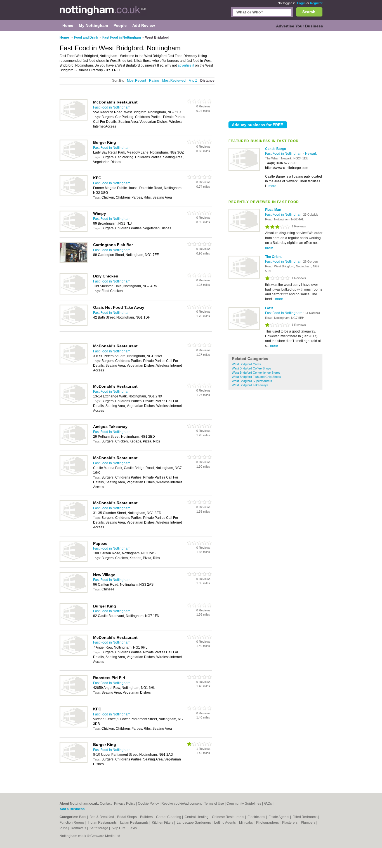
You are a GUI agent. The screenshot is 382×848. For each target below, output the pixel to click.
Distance (207, 81)
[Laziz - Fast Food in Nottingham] (244, 329)
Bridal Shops (127, 817)
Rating (154, 81)
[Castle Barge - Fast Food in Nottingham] (244, 170)
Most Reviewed (174, 81)
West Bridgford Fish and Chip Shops (256, 376)
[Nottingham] (103, 13)
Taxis (133, 828)
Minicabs (246, 823)
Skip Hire (119, 828)
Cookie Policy (148, 803)
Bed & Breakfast (102, 817)
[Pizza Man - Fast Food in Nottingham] (244, 231)
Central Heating (197, 817)
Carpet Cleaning (169, 817)
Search (308, 12)
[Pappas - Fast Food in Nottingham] (74, 561)
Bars (83, 817)
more (272, 186)
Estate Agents (279, 817)
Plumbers (308, 823)
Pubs (64, 828)
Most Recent (136, 81)
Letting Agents (225, 823)
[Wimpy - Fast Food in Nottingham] (74, 231)
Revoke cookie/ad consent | (182, 803)
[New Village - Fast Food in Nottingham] (74, 592)
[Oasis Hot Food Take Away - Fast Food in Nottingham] (74, 325)
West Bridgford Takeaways (250, 385)
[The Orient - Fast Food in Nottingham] (244, 277)
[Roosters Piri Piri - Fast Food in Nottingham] (74, 695)
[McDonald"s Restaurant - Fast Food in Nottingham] (74, 119)
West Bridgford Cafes (246, 364)
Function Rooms (72, 823)
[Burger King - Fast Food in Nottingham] (74, 160)
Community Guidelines (244, 803)
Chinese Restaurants (228, 817)
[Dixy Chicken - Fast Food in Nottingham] (74, 293)
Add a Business (72, 809)
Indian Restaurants (102, 823)
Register (316, 3)
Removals (79, 828)
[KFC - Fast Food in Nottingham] (74, 195)
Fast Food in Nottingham (284, 154)
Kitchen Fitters (163, 823)
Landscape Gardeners (194, 823)
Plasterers (290, 823)
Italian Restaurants (134, 823)
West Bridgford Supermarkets (252, 381)
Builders (147, 817)
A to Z (193, 81)
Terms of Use (214, 803)
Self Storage (99, 828)
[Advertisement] (275, 75)
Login (301, 3)
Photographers (268, 823)
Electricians (256, 817)
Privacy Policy (124, 803)
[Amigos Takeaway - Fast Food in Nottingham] (74, 444)
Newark (311, 154)
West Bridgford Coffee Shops (251, 368)
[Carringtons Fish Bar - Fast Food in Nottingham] (74, 262)
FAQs (268, 803)
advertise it (186, 65)
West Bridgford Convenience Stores (256, 372)
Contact (106, 803)
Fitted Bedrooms (305, 817)
